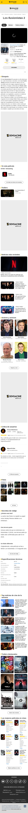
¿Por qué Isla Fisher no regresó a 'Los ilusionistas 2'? (20, 297)
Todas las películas (17, 14)
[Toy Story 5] (3, 723)
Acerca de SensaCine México (8, 799)
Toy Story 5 (9, 720)
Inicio (3, 14)
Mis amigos (21, 59)
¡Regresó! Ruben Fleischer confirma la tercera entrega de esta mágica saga (20, 286)
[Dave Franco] (21, 350)
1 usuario (9, 431)
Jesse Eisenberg (18, 53)
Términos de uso (5, 801)
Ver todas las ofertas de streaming (14, 182)
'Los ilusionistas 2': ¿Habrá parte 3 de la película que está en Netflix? (20, 310)
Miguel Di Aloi (11, 448)
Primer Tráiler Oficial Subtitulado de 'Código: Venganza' (21, 671)
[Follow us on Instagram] (16, 781)
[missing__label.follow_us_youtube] (3, 781)
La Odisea (8, 734)
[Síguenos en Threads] (25, 781)
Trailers (5, 188)
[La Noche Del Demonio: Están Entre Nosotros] (16, 752)
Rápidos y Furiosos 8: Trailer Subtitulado (7, 689)
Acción (16, 46)
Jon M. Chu (19, 49)
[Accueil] (12, 2)
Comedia (20, 46)
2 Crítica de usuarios (14, 474)
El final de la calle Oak (9, 751)
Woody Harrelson (19, 54)
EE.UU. (15, 561)
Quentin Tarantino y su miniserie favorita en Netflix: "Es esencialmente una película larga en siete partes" (20, 621)
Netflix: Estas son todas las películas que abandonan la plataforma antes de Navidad (12, 275)
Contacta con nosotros (20, 799)
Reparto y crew (14, 367)
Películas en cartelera (9, 14)
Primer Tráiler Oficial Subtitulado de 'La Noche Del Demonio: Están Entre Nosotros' (21, 689)
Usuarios (14, 59)
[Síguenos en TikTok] (20, 781)
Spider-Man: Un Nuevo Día (23, 721)
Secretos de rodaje (9, 511)
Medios (7, 59)
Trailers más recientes (14, 712)
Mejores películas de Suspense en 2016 (17, 585)
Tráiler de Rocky (7, 707)
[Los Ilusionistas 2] (5, 49)
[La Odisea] (3, 737)
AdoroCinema (19, 792)
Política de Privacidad (14, 801)
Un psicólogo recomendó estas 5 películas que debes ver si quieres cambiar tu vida (21, 612)
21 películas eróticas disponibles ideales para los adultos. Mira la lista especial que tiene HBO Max (21, 646)
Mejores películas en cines (14, 768)
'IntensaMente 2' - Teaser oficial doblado (7, 671)
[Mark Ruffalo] (21, 327)
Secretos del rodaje (14, 553)
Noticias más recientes (11, 255)
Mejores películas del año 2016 (15, 584)
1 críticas (14, 431)
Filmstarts (18, 790)
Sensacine (12, 794)
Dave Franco (21, 359)
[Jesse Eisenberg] (7, 327)
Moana (21, 734)
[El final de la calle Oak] (3, 752)
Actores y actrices (9, 318)
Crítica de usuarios (9, 427)
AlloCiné (5, 790)
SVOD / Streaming (7, 168)
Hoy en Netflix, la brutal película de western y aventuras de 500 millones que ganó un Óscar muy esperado (20, 637)
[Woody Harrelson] (7, 350)
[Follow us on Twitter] (12, 781)
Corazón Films (17, 563)
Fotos (4, 480)
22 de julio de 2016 (15, 45)
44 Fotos (14, 505)
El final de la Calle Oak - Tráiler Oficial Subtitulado (21, 707)
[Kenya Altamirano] (3, 431)
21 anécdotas (17, 569)
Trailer (7, 731)
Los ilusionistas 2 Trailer (20, 191)
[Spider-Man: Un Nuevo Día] (16, 723)
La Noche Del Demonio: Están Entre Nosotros (23, 752)
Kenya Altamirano (12, 429)
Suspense (12, 47)
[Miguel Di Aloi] (3, 449)
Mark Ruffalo (21, 337)
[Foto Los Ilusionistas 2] (4, 485)
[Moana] (16, 737)
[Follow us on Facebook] (8, 781)
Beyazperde (6, 792)
